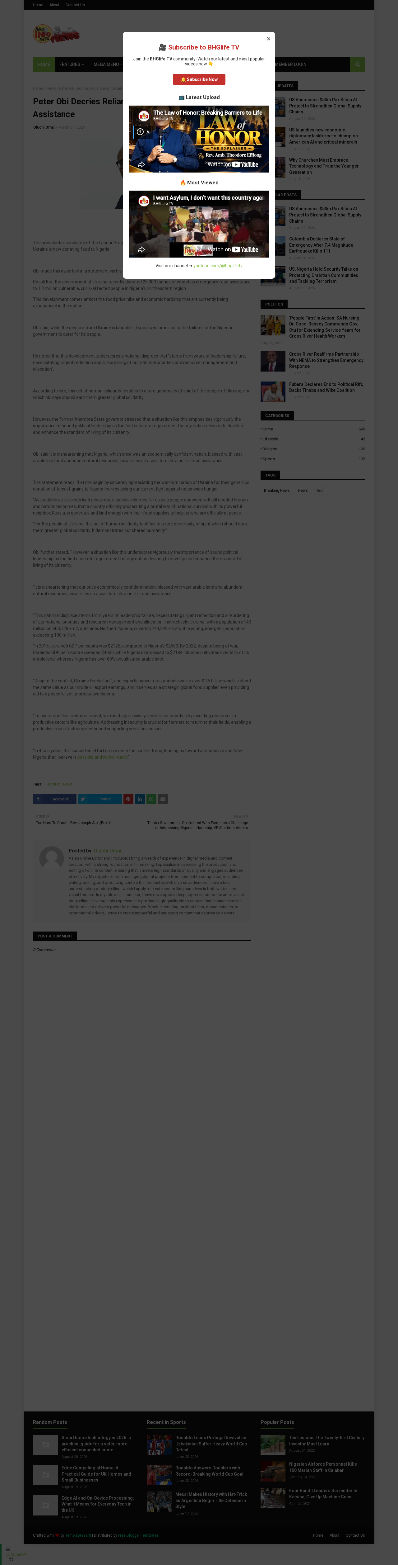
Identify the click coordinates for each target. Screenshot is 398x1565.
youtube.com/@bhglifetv (218, 265)
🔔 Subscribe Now (199, 79)
